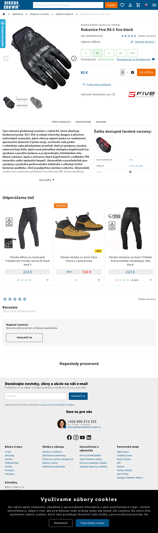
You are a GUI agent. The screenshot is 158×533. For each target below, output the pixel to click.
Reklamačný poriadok (53, 466)
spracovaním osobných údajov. (58, 404)
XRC (119, 462)
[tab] (61, 121)
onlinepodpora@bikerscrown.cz (84, 427)
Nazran (121, 466)
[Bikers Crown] (17, 5)
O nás (8, 451)
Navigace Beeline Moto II (130, 477)
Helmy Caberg (124, 470)
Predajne (10, 470)
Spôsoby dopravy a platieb (93, 466)
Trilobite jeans (124, 455)
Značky (8, 466)
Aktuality (9, 455)
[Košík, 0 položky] (138, 5)
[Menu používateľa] (130, 5)
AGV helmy (122, 473)
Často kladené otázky (91, 459)
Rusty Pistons (124, 459)
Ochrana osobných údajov (93, 462)
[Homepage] (4, 14)
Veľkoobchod (12, 462)
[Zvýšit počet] (132, 72)
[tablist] (79, 121)
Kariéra (9, 459)
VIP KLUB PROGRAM (90, 455)
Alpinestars (123, 451)
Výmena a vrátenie (52, 451)
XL (137, 166)
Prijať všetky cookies (92, 523)
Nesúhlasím (61, 523)
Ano (131, 160)
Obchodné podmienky (54, 455)
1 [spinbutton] (127, 72)
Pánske (132, 178)
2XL (141, 166)
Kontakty (9, 473)
